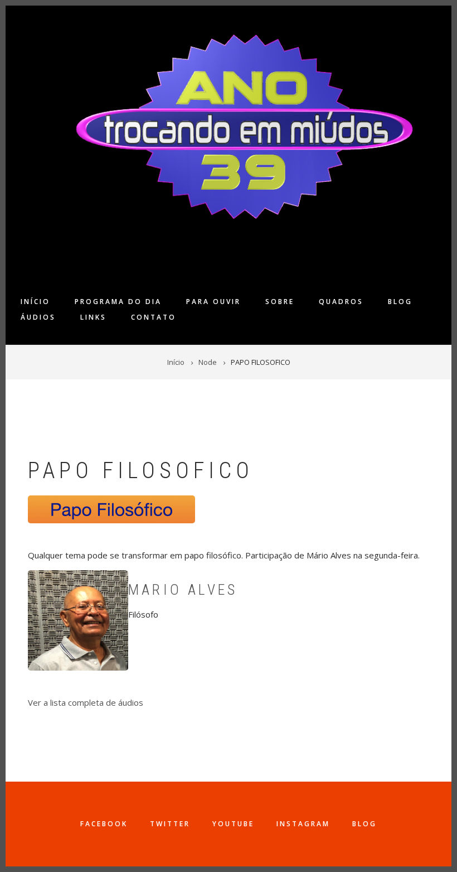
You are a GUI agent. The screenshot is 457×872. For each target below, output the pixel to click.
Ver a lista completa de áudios (85, 702)
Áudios (38, 317)
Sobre (279, 301)
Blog (400, 301)
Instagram (303, 823)
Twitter (170, 823)
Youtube (233, 823)
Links (93, 317)
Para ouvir (213, 301)
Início (35, 301)
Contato (153, 317)
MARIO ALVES (182, 589)
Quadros (341, 301)
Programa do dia (118, 301)
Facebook (104, 823)
